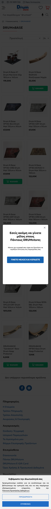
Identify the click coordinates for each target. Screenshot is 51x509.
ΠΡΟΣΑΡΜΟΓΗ (25, 497)
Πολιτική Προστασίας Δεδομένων (15, 490)
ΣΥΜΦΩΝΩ (25, 504)
